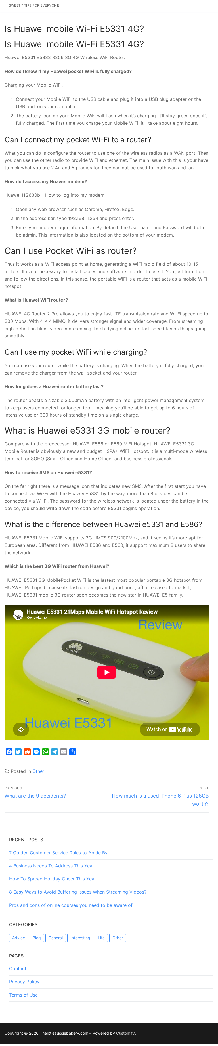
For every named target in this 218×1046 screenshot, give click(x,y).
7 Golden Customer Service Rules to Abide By (58, 852)
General (56, 937)
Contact (17, 968)
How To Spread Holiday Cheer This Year (52, 879)
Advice (18, 937)
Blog (37, 937)
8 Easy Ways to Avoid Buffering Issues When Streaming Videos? (77, 892)
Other (38, 771)
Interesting (80, 937)
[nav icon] (202, 6)
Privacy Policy (24, 981)
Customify (125, 1033)
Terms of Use (23, 995)
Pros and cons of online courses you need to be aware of (71, 905)
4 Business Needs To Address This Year (51, 866)
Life (101, 937)
